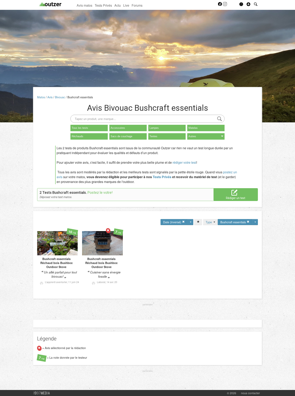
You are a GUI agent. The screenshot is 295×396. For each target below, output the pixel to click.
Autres (192, 136)
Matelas (193, 127)
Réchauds (77, 136)
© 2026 (231, 393)
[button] (248, 4)
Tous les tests (80, 127)
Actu (117, 5)
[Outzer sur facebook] (220, 5)
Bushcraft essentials (80, 97)
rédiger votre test (184, 162)
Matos (41, 97)
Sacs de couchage (121, 136)
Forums (137, 5)
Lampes (154, 127)
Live (126, 5)
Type (210, 222)
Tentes (153, 136)
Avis (50, 97)
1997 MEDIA (43, 393)
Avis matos (84, 5)
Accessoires (118, 127)
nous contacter (250, 393)
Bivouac (60, 97)
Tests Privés (103, 5)
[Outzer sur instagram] (225, 5)
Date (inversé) (172, 222)
